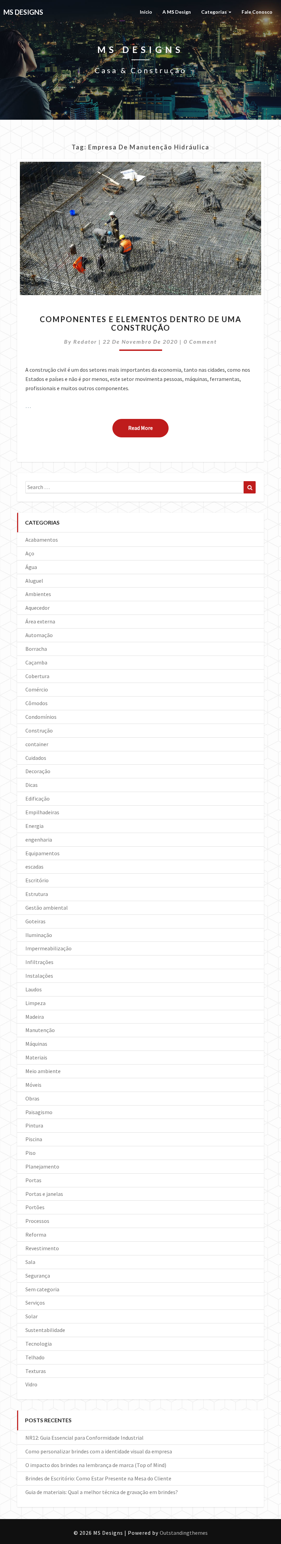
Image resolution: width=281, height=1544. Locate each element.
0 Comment (200, 341)
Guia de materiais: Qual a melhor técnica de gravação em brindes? (101, 1492)
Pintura (34, 1125)
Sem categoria (42, 1289)
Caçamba (36, 662)
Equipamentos (42, 853)
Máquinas (36, 1043)
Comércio (36, 689)
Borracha (36, 648)
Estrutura (36, 893)
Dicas (31, 784)
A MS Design (176, 12)
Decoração (37, 771)
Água (31, 567)
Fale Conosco (257, 12)
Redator (85, 341)
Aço (29, 553)
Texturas (35, 1371)
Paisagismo (38, 1112)
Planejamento (42, 1166)
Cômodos (36, 703)
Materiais (36, 1057)
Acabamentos (41, 539)
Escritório (37, 880)
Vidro (31, 1384)
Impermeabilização (48, 948)
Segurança (37, 1275)
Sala (30, 1261)
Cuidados (35, 757)
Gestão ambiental (46, 907)
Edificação (37, 798)
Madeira (34, 1016)
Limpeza (35, 1003)
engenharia (38, 839)
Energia (34, 825)
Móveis (33, 1084)
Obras (32, 1098)
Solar (31, 1316)
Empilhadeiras (42, 812)
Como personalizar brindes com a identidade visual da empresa (98, 1451)
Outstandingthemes (184, 1532)
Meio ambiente (43, 1071)
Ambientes (38, 594)
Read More (148, 427)
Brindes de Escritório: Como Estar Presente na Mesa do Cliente (98, 1478)
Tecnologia (38, 1343)
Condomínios (41, 716)
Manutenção (40, 1030)
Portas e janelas (44, 1193)
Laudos (33, 989)
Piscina (33, 1139)
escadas (34, 866)
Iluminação (38, 935)
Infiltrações (39, 962)
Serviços (35, 1302)
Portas (33, 1180)
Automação (39, 635)
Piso (30, 1152)
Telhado (35, 1357)
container (36, 744)
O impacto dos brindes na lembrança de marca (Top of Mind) (95, 1465)
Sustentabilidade (45, 1330)
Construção (39, 730)
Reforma (35, 1234)
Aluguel (34, 580)
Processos (37, 1220)
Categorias (214, 12)
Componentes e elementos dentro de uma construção (141, 323)
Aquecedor (37, 607)
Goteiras (35, 921)
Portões (35, 1207)
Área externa (40, 621)
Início (146, 12)
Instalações (39, 975)
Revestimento (42, 1248)
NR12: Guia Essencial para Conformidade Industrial (84, 1437)
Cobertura (37, 676)
